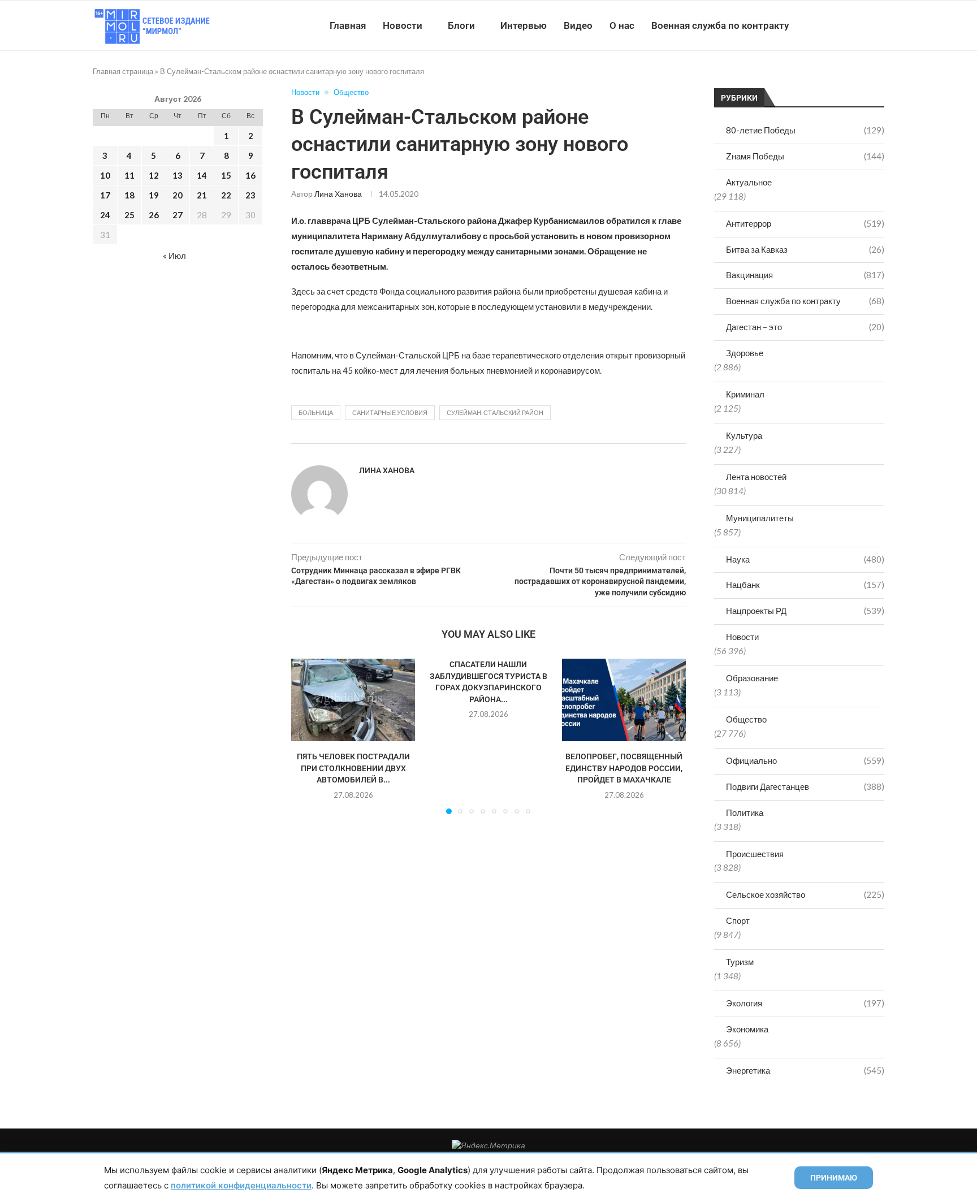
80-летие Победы (805, 130)
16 (250, 175)
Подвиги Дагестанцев (805, 786)
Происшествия (755, 854)
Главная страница (123, 71)
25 (129, 215)
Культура (744, 435)
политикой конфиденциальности (241, 1185)
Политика (744, 812)
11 (129, 175)
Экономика (747, 1029)
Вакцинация (805, 275)
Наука (805, 559)
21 (202, 195)
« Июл (174, 255)
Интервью (523, 25)
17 (105, 195)
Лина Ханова (338, 193)
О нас (621, 25)
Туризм (740, 962)
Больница (316, 412)
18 (129, 195)
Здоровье (744, 353)
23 (250, 195)
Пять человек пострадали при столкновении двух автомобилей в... (353, 768)
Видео (578, 25)
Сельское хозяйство (805, 894)
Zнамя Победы (805, 156)
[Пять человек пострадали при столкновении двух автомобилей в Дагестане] (353, 700)
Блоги (461, 25)
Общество (746, 719)
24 (105, 215)
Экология (805, 1003)
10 (105, 175)
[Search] (878, 25)
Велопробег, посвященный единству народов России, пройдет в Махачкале (623, 768)
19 (154, 195)
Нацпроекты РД (805, 611)
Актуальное (749, 182)
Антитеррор (805, 223)
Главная (348, 25)
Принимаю (833, 1177)
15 (226, 175)
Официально (805, 760)
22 (226, 195)
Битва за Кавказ (805, 249)
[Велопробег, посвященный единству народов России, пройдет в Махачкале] (624, 700)
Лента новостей (756, 477)
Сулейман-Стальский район (495, 412)
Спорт (738, 920)
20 (177, 195)
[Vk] (838, 25)
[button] (306, 735)
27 (177, 215)
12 (154, 175)
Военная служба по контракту (720, 25)
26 (154, 215)
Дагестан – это (805, 327)
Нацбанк (805, 585)
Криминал (745, 394)
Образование (752, 678)
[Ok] (861, 25)
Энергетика (805, 1070)
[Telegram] (849, 25)
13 (177, 175)
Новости (402, 25)
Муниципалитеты (760, 518)
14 (202, 175)
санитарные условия (389, 412)
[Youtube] (826, 25)
